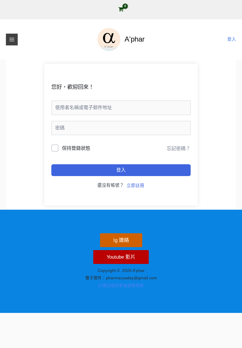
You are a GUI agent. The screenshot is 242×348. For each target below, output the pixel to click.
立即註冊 (135, 185)
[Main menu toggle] (12, 39)
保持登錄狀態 (76, 148)
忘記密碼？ (178, 148)
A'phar (135, 39)
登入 (121, 170)
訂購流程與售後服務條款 (121, 285)
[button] (121, 240)
